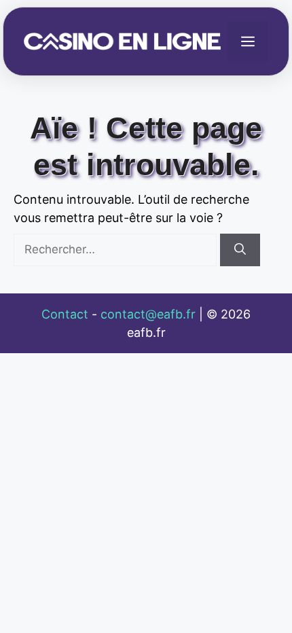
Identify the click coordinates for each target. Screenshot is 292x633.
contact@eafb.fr (148, 314)
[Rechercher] (240, 250)
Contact (64, 314)
